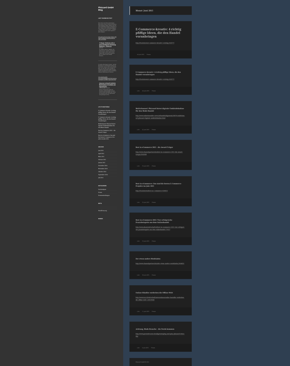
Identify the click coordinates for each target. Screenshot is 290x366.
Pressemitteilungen (104, 195)
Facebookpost (102, 189)
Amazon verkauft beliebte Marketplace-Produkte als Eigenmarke (107, 84)
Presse (100, 192)
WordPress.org (102, 210)
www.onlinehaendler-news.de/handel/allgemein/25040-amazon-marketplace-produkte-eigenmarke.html (107, 78)
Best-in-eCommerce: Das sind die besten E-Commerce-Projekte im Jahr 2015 (106, 137)
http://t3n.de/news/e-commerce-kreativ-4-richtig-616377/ (155, 43)
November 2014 (102, 168)
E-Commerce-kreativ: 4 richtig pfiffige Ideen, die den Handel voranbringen (107, 112)
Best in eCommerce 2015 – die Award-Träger (154, 147)
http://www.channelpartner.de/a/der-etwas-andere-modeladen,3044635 (160, 263)
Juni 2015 (101, 150)
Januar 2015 (101, 162)
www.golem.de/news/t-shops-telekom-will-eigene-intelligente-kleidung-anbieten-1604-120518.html (107, 38)
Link (138, 91)
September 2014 (103, 174)
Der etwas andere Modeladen (148, 259)
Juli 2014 (100, 177)
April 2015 (101, 153)
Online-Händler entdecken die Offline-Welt (154, 292)
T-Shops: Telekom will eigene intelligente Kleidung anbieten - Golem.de (107, 44)
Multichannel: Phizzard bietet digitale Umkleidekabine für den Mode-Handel (106, 125)
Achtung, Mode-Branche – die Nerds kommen (155, 329)
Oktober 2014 (102, 171)
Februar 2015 (102, 159)
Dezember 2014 (102, 165)
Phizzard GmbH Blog (106, 8)
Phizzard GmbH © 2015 (142, 362)
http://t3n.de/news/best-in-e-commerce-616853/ (152, 191)
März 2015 (101, 156)
